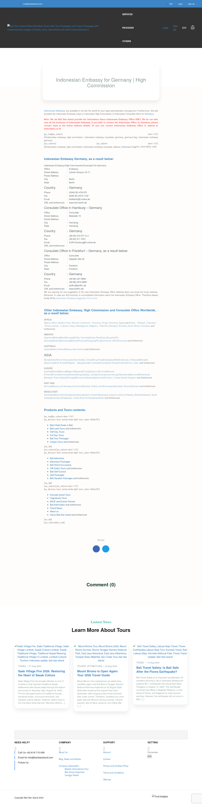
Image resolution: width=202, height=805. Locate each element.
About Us (63, 752)
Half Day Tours (57, 431)
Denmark (102, 371)
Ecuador (111, 337)
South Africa (133, 325)
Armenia (48, 386)
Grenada (49, 340)
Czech (80, 386)
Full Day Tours (57, 435)
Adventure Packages (60, 461)
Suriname (105, 340)
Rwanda (103, 325)
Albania (54, 371)
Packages (128, 27)
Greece (72, 374)
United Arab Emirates (83, 397)
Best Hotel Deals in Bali (61, 425)
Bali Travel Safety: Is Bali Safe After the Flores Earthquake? (157, 669)
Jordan (74, 394)
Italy (87, 374)
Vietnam (101, 362)
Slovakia (118, 386)
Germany (149, 113)
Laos (126, 359)
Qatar (147, 394)
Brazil (63, 337)
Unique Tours (56, 441)
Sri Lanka (92, 362)
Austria (47, 371)
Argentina (48, 337)
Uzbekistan (99, 397)
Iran (64, 394)
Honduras (65, 340)
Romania (80, 377)
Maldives (119, 359)
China (89, 359)
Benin (54, 322)
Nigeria (93, 325)
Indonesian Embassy (54, 110)
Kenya (56, 325)
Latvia (93, 374)
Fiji (117, 337)
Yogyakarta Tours (58, 497)
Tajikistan (67, 397)
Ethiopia (142, 322)
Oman (122, 394)
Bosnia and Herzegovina (64, 386)
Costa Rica (95, 337)
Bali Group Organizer (75, 772)
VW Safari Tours (58, 468)
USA (114, 340)
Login (180, 4)
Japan (111, 359)
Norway (48, 377)
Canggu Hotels (72, 775)
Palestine (139, 394)
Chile (76, 337)
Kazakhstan (83, 394)
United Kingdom (128, 377)
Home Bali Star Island (60, 514)
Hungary (80, 374)
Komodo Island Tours (60, 494)
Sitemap (107, 779)
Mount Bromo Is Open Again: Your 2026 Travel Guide (97, 673)
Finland (48, 374)
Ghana (48, 325)
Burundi (75, 322)
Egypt (121, 322)
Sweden (89, 377)
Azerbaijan (49, 394)
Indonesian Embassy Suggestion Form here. (77, 298)
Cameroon (85, 322)
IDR (171, 4)
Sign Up (191, 4)
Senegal (113, 325)
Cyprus (93, 371)
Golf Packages (57, 474)
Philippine (71, 362)
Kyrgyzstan (103, 394)
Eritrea (132, 322)
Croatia (86, 371)
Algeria (47, 322)
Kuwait (94, 394)
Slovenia (128, 386)
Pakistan (130, 394)
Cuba (103, 337)
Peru (98, 340)
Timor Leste (132, 362)
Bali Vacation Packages (61, 478)
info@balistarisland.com (32, 4)
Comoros (96, 322)
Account (107, 752)
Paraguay (90, 340)
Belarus (62, 371)
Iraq (68, 394)
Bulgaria (78, 371)
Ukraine (135, 386)
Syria (59, 397)
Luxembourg (112, 374)
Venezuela (122, 340)
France (55, 374)
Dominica (113, 322)
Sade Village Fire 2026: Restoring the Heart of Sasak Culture (41, 673)
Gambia (151, 322)
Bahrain (58, 394)
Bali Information (57, 504)
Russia (86, 386)
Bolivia (57, 337)
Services (127, 14)
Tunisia (108, 377)
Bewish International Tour (77, 768)
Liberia (65, 325)
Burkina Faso (64, 322)
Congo (105, 322)
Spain (64, 377)
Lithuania (101, 374)
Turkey (117, 377)
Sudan (54, 397)
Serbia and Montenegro (102, 386)
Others (126, 41)
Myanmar (49, 362)
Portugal (71, 377)
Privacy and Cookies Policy (115, 765)
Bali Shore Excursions (60, 464)
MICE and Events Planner (62, 501)
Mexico (74, 340)
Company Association (69, 765)
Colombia (85, 337)
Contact (106, 759)
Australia (48, 349)
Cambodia (79, 359)
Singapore (83, 362)
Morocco (134, 374)
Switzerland (98, 377)
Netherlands (144, 374)
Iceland (57, 340)
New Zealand (59, 349)
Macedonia (124, 374)
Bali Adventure (57, 458)
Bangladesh (49, 359)
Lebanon (114, 394)
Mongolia (144, 359)
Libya (72, 325)
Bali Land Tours (57, 428)
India (105, 359)
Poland (57, 377)
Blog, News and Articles (70, 759)
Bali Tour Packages (59, 438)
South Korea (112, 362)
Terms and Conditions (113, 772)
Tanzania (145, 325)
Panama (82, 340)
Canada (69, 337)
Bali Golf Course (58, 471)
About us (54, 511)
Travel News (56, 508)
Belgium (70, 371)
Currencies (153, 752)
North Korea (60, 362)
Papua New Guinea (75, 349)
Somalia (122, 325)
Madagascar (82, 325)
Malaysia (135, 359)
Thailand (122, 362)
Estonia (111, 371)
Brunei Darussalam (65, 359)
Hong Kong (97, 359)
